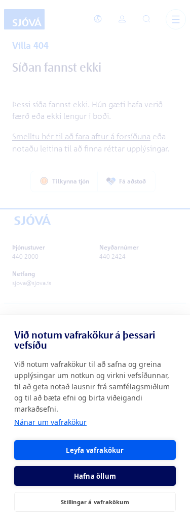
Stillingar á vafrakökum (95, 502)
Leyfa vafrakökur (95, 450)
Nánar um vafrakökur (50, 422)
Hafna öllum (95, 476)
